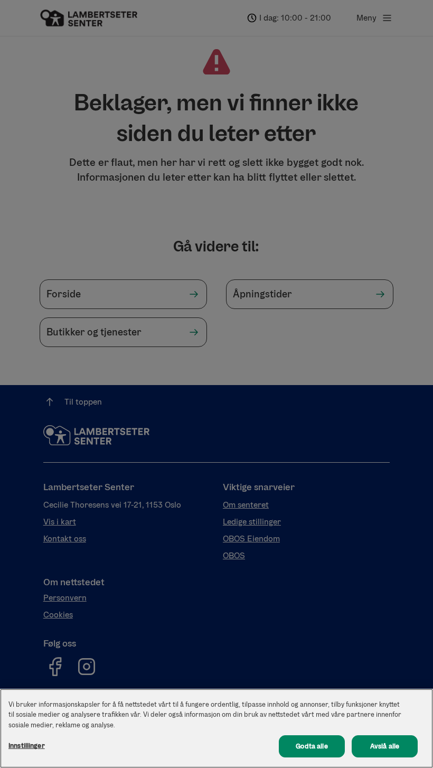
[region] (216, 728)
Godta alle (311, 746)
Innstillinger (26, 746)
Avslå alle (384, 746)
